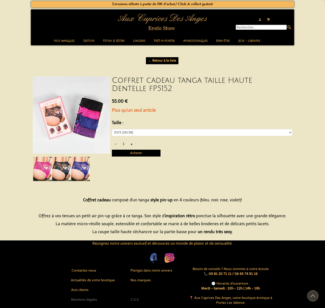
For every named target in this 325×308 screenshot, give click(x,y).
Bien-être (223, 40)
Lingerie (139, 40)
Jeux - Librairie (249, 40)
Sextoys (88, 40)
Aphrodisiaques (195, 40)
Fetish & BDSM (113, 40)
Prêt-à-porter (164, 40)
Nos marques (64, 40)
